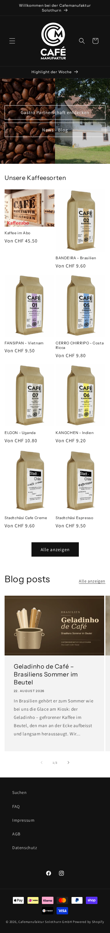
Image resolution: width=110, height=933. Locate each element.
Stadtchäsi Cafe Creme (26, 517)
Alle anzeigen (55, 549)
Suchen (19, 792)
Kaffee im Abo (18, 233)
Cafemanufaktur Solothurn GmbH (45, 922)
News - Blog (55, 129)
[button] (12, 41)
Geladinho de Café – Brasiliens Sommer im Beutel (46, 674)
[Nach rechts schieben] (68, 762)
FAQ (16, 806)
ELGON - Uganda (20, 432)
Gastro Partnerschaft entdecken (55, 112)
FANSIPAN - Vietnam (24, 343)
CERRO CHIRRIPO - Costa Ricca (80, 345)
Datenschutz (24, 847)
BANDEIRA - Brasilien (76, 258)
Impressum (23, 820)
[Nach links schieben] (41, 762)
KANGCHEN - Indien (75, 432)
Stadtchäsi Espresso (74, 517)
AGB (16, 834)
